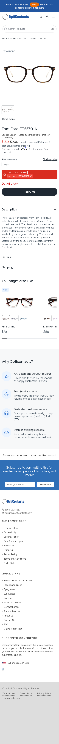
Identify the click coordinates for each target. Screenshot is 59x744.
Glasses (13, 38)
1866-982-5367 (12, 509)
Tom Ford (22, 38)
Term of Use (8, 693)
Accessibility (26, 693)
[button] (29, 209)
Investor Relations (11, 698)
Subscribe (45, 484)
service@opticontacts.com (18, 513)
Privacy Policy (44, 693)
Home (4, 38)
